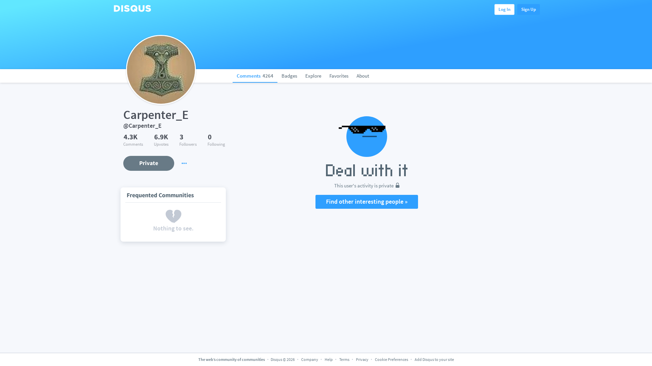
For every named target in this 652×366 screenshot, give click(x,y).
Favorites (338, 76)
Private (148, 163)
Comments (255, 76)
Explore (313, 76)
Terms (344, 359)
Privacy (362, 359)
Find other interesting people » (367, 201)
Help (329, 359)
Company (309, 359)
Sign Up (528, 9)
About (363, 76)
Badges (289, 76)
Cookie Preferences (392, 359)
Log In (504, 9)
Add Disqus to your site (434, 359)
